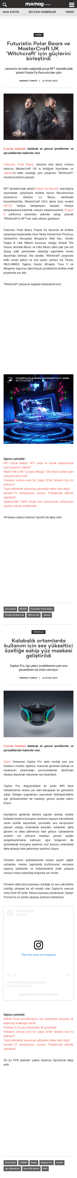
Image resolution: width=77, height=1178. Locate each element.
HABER (38, 35)
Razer (7, 761)
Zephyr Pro (46, 1163)
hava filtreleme (31, 1169)
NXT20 (8, 205)
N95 (45, 1169)
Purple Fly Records (47, 188)
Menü (70, 12)
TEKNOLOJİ (38, 632)
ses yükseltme (12, 1169)
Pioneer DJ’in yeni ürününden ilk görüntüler (30, 1027)
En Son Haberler (42, 12)
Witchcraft (33, 615)
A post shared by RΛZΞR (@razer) (38, 994)
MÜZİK (23, 609)
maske (59, 1163)
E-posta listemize (15, 148)
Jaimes (8, 173)
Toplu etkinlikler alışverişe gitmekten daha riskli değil (37, 489)
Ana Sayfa (11, 12)
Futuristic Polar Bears (18, 164)
